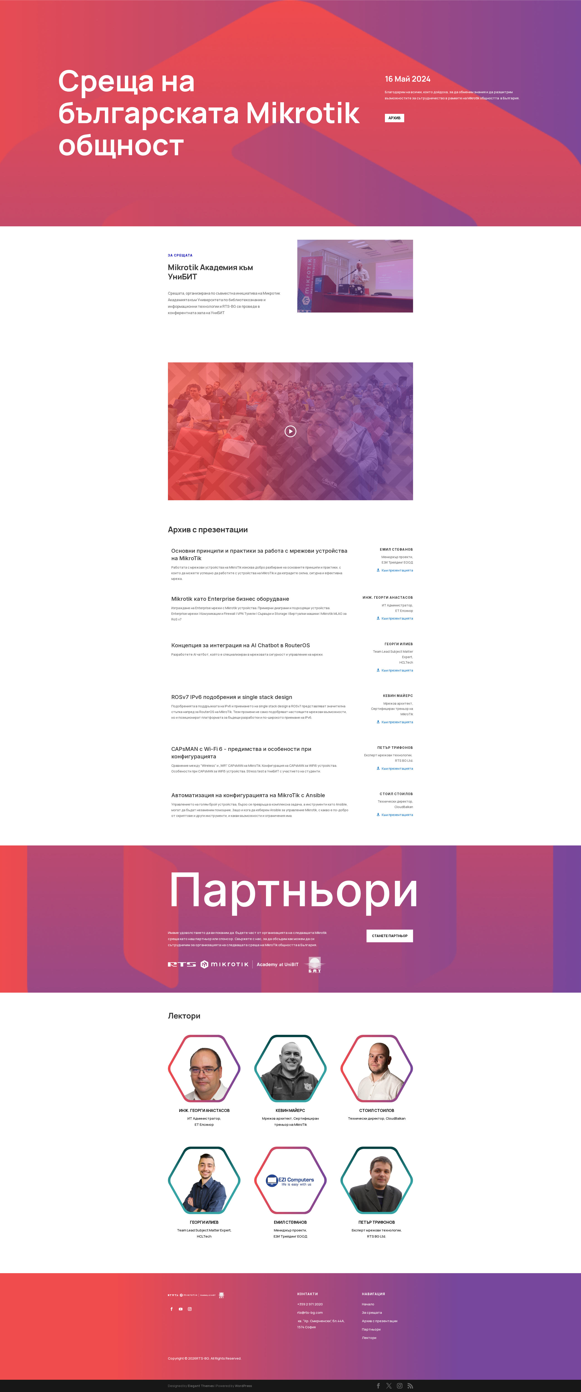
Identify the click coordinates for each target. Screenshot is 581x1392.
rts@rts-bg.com (310, 1312)
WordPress (243, 1386)
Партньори (371, 1329)
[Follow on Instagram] (189, 1309)
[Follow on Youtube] (180, 1309)
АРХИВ (395, 117)
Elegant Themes (201, 1386)
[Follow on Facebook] (171, 1309)
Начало (368, 1304)
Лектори (369, 1337)
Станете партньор (390, 936)
